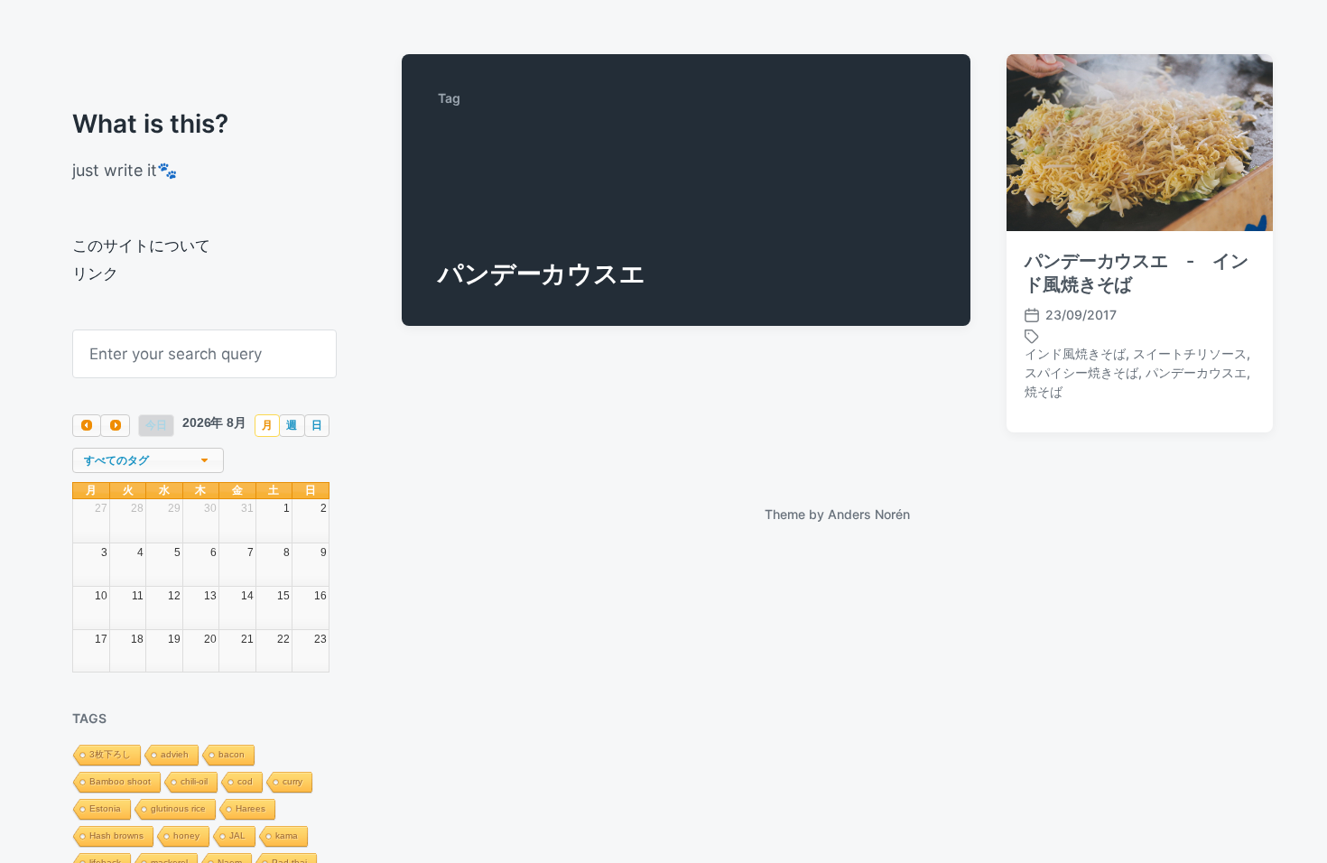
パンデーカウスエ (1196, 372)
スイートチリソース (1190, 353)
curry (292, 781)
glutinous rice (178, 808)
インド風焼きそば (1075, 353)
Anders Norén (869, 514)
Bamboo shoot (120, 781)
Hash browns (116, 835)
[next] (114, 425)
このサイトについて (141, 246)
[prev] (86, 425)
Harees (250, 808)
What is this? (150, 123)
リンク (95, 273)
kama (286, 835)
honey (186, 835)
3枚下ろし (110, 754)
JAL (237, 835)
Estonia (105, 808)
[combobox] (148, 461)
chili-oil (194, 781)
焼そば (1044, 391)
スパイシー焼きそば (1081, 372)
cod (245, 781)
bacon (231, 754)
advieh (175, 754)
